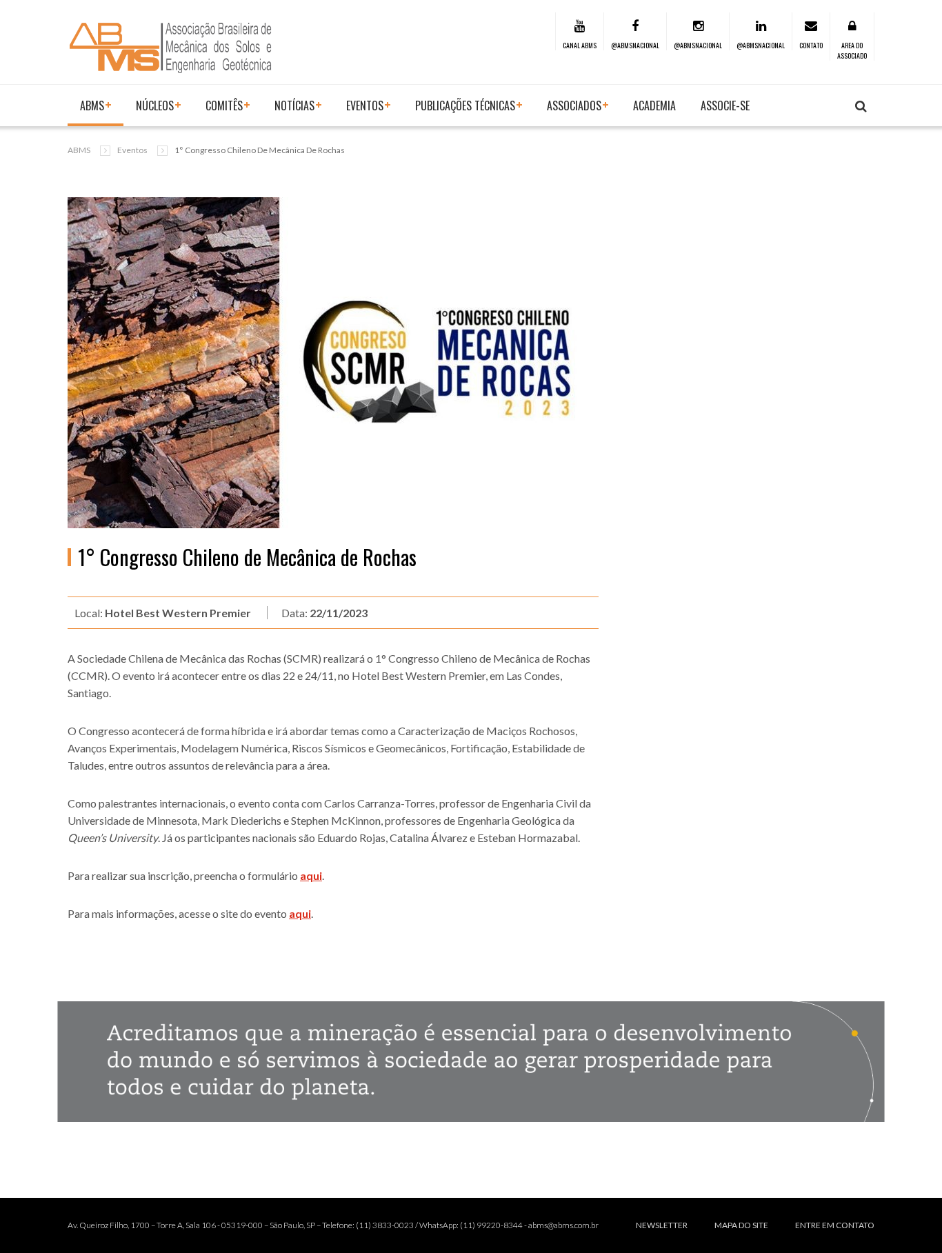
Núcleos (155, 105)
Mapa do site (741, 1225)
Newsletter (662, 1225)
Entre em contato (834, 1225)
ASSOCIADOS (574, 105)
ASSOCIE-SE (725, 105)
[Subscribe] (861, 106)
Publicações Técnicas (465, 105)
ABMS (92, 105)
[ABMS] (171, 47)
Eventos (132, 150)
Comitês (224, 105)
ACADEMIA (654, 105)
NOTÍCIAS (294, 105)
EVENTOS (364, 105)
